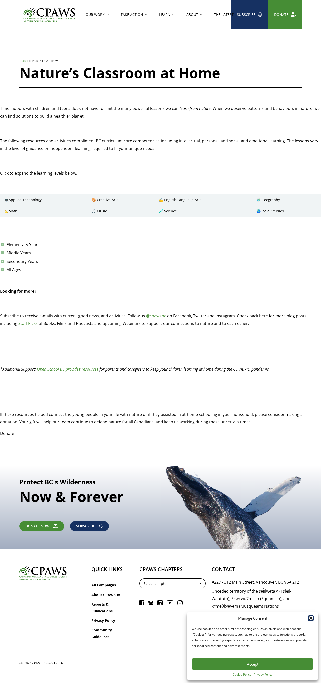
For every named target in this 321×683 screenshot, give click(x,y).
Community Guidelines (101, 633)
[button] (310, 618)
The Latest (224, 14)
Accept (252, 664)
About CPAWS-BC (106, 594)
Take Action (132, 14)
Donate (281, 14)
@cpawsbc (156, 315)
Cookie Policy (242, 674)
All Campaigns (103, 585)
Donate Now (37, 526)
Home (24, 61)
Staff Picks (28, 323)
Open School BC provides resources (68, 369)
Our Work (95, 14)
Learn (164, 14)
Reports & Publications (102, 607)
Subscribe (246, 14)
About (192, 14)
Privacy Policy (263, 674)
